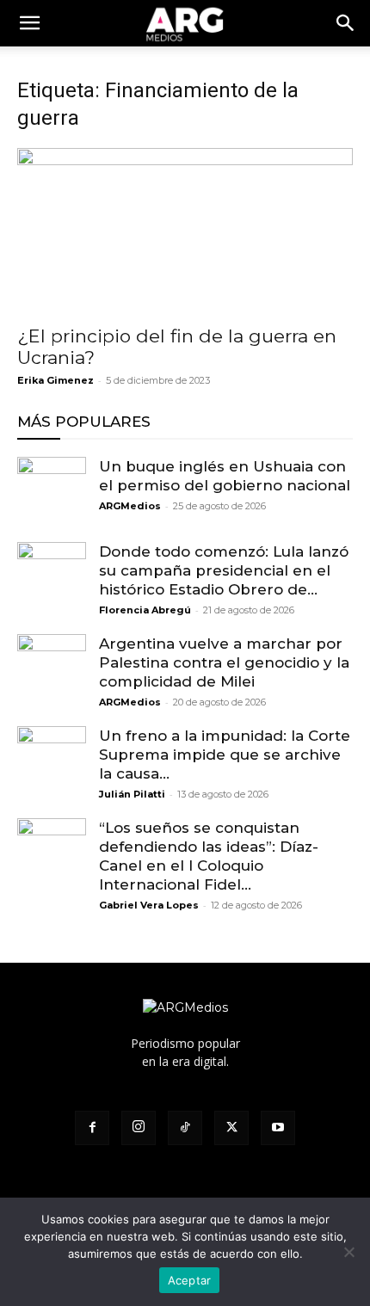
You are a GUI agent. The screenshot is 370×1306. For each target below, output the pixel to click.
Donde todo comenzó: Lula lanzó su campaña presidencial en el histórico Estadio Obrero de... (223, 570)
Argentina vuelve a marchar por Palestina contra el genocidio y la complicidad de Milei (224, 662)
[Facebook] (92, 1128)
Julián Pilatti (132, 794)
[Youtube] (278, 1128)
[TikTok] (185, 1128)
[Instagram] (138, 1128)
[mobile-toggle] (29, 23)
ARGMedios (130, 506)
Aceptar (190, 1280)
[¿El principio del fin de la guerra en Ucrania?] (185, 231)
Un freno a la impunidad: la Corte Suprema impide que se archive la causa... (224, 754)
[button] (346, 23)
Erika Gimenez (55, 380)
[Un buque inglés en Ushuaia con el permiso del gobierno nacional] (51, 491)
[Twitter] (231, 1128)
